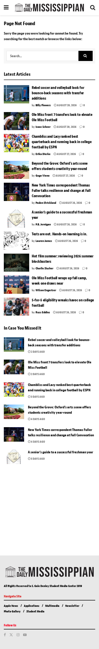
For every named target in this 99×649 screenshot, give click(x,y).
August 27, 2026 (66, 154)
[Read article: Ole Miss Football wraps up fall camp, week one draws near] (16, 284)
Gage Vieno (43, 176)
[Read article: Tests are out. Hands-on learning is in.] (16, 240)
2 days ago (37, 352)
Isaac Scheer (43, 127)
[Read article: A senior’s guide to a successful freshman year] (16, 219)
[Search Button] (92, 7)
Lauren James (44, 241)
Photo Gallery (12, 611)
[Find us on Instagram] (18, 635)
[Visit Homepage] (49, 7)
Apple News (11, 606)
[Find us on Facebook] (5, 635)
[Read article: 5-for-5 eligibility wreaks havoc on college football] (16, 307)
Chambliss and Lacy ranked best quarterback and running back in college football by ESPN (61, 142)
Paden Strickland (46, 203)
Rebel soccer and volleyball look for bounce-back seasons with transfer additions (58, 93)
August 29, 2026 (66, 105)
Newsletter (72, 606)
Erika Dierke (43, 154)
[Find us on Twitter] (11, 635)
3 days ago (37, 397)
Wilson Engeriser (46, 290)
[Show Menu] (6, 7)
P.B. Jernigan (43, 224)
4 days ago (37, 419)
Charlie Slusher (44, 268)
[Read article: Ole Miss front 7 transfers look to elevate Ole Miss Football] (16, 121)
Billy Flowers (43, 105)
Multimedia (52, 606)
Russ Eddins (43, 312)
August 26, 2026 (72, 203)
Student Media (35, 611)
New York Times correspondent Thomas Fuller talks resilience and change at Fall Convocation (61, 190)
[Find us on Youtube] (25, 635)
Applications (31, 606)
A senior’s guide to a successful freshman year (61, 452)
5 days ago (37, 459)
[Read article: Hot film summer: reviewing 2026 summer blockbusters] (16, 263)
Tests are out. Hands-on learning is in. (59, 234)
